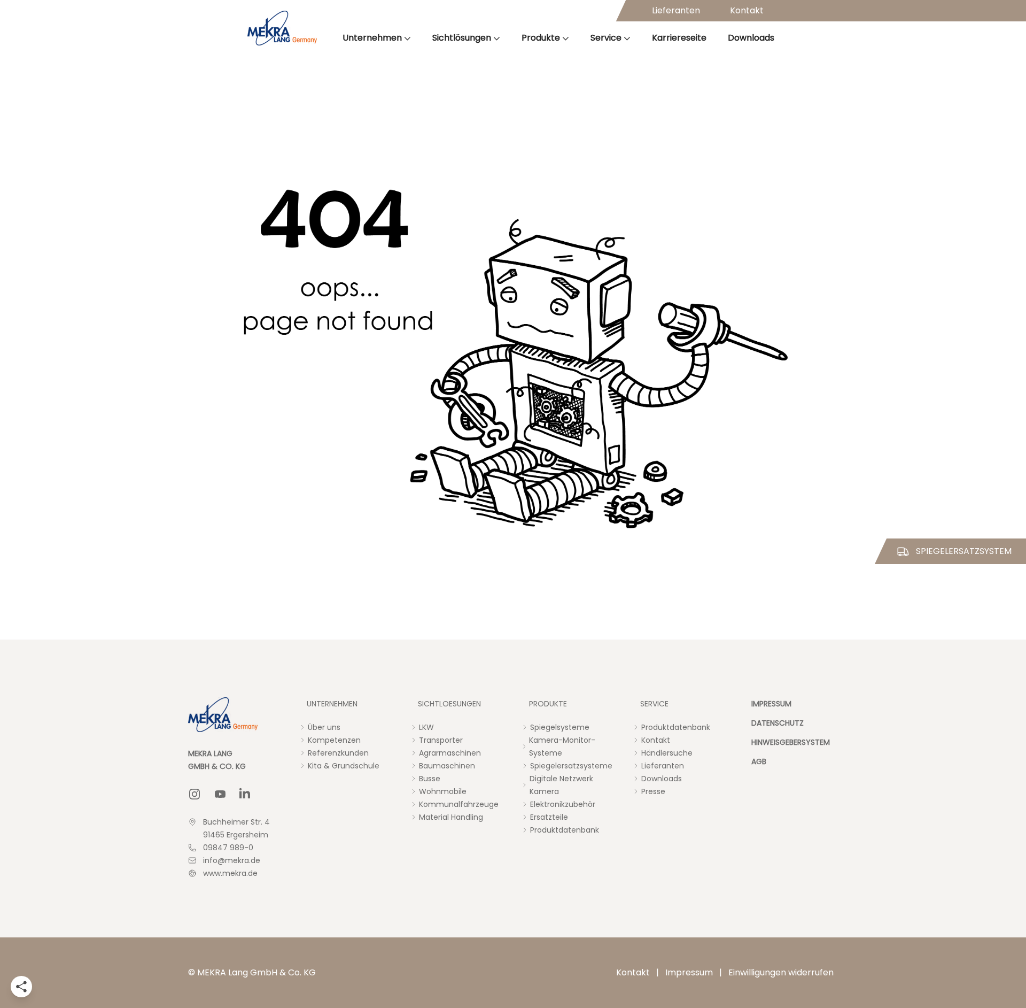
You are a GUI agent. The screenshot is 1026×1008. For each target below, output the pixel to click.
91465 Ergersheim (235, 834)
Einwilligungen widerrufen (781, 972)
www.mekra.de (230, 873)
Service (605, 38)
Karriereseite (679, 38)
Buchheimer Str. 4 (236, 822)
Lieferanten (676, 10)
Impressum (689, 972)
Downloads (751, 38)
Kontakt (747, 10)
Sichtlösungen (461, 38)
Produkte (541, 38)
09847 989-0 (228, 847)
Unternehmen (372, 38)
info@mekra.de (231, 860)
